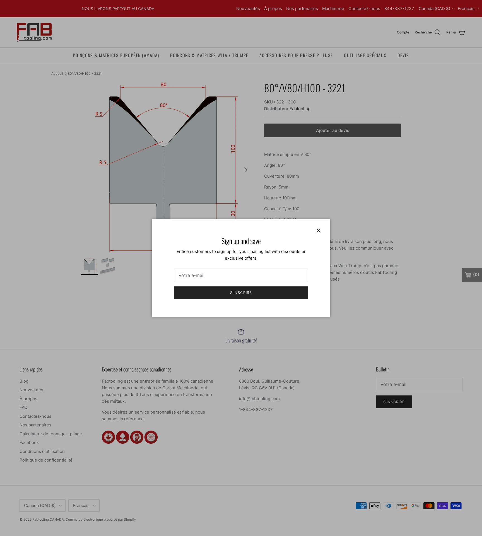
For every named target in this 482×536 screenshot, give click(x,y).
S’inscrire (241, 292)
